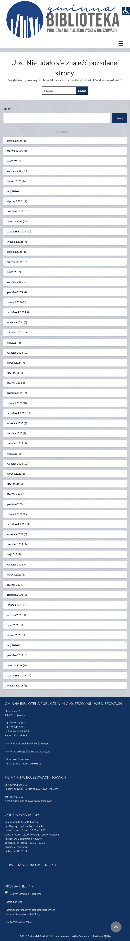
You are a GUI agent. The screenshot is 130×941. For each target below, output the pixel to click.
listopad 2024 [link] (15, 302)
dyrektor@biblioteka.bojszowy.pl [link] (31, 751)
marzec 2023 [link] (14, 473)
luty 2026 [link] (12, 191)
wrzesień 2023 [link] (15, 423)
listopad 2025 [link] (15, 221)
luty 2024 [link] (12, 372)
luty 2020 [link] (12, 645)
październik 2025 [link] (16, 231)
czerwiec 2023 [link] (15, 443)
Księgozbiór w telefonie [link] (18, 921)
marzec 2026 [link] (14, 181)
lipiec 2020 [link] (13, 624)
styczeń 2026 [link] (14, 201)
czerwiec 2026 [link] (15, 150)
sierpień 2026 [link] (14, 140)
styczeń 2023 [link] (14, 493)
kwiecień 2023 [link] (15, 463)
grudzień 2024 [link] (15, 292)
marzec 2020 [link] (14, 635)
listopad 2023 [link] (15, 403)
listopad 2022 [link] (15, 514)
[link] (126, 11)
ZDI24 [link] (107, 936)
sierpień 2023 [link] (14, 433)
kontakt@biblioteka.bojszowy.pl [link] (30, 743)
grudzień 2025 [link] (15, 211)
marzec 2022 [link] (14, 574)
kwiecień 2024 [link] (15, 352)
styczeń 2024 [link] (14, 382)
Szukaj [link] (119, 117)
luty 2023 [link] (12, 483)
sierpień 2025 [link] (14, 251)
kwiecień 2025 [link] (15, 281)
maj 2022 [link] (12, 554)
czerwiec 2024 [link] (15, 332)
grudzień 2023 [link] (15, 392)
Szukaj (8, 109)
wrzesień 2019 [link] (15, 685)
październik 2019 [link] (16, 675)
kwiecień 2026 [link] (15, 170)
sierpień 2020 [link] (14, 614)
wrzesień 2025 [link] (15, 241)
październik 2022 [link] (16, 524)
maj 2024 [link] (12, 342)
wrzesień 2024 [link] (15, 322)
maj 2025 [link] (12, 271)
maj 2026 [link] (12, 160)
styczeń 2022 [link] (14, 584)
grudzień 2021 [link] (15, 594)
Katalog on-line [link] (13, 901)
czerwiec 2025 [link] (15, 261)
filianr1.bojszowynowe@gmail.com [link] (32, 800)
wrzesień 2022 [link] (15, 534)
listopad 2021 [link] (15, 604)
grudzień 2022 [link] (15, 504)
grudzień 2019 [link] (15, 655)
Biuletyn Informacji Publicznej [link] (25, 893)
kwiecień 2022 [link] (15, 564)
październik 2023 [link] (16, 413)
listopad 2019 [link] (15, 665)
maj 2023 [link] (12, 453)
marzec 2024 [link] (14, 362)
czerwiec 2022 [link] (15, 544)
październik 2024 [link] (16, 312)
